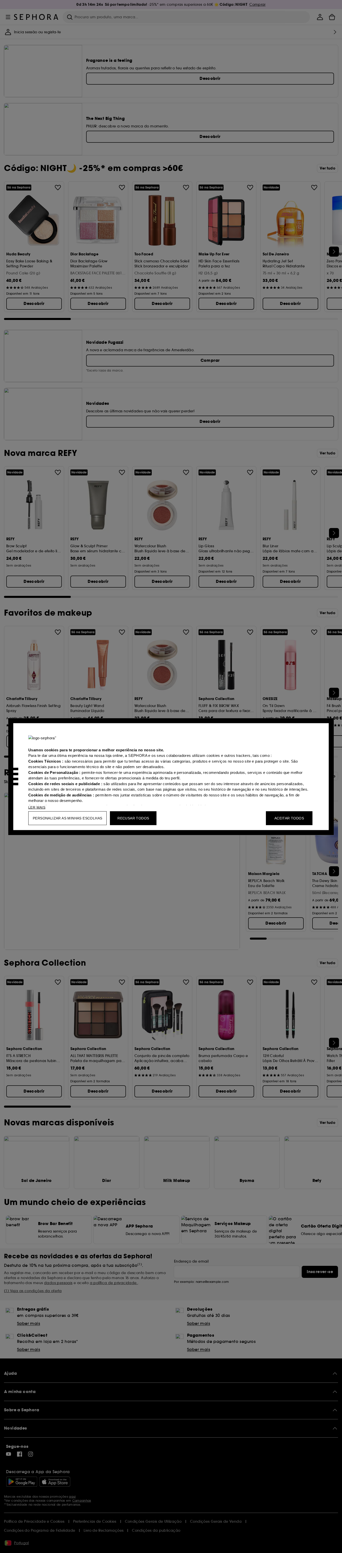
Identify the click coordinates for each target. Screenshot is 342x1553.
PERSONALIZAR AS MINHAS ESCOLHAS (67, 818)
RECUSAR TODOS (133, 818)
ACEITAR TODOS (289, 818)
